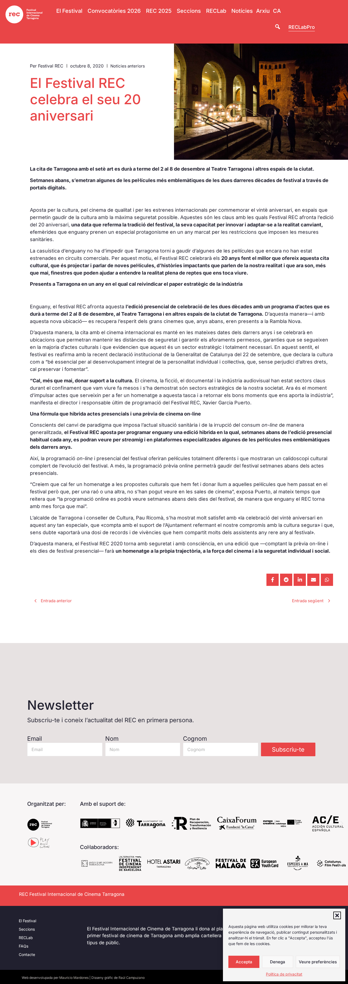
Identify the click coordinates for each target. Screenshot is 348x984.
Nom (112, 739)
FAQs (23, 946)
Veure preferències (318, 961)
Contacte (27, 954)
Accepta (244, 961)
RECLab (26, 937)
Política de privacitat (284, 974)
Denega (277, 961)
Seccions (27, 929)
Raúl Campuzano (132, 978)
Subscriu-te (288, 749)
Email (34, 739)
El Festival (27, 920)
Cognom (195, 739)
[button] (337, 915)
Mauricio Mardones (74, 978)
